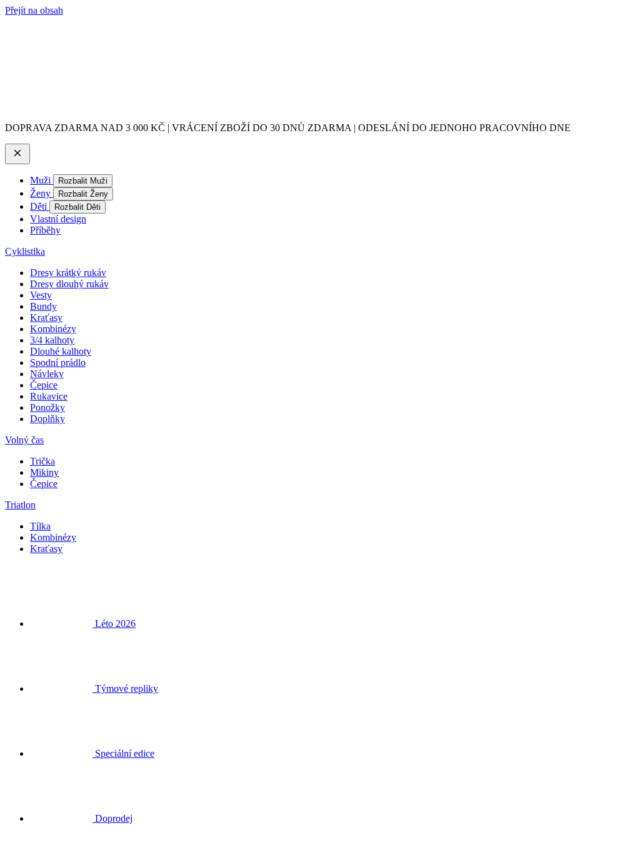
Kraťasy (46, 317)
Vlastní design (58, 219)
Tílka (40, 526)
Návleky (47, 373)
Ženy (41, 193)
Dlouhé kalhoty (60, 351)
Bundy (43, 306)
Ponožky (47, 407)
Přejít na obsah (34, 10)
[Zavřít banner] (17, 154)
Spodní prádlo (58, 362)
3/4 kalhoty (52, 340)
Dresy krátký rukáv (68, 272)
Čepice (44, 385)
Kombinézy (53, 328)
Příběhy (45, 230)
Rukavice (49, 396)
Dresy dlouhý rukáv (69, 284)
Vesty (41, 295)
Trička (42, 461)
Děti (39, 206)
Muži (41, 180)
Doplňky (47, 418)
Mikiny (44, 472)
